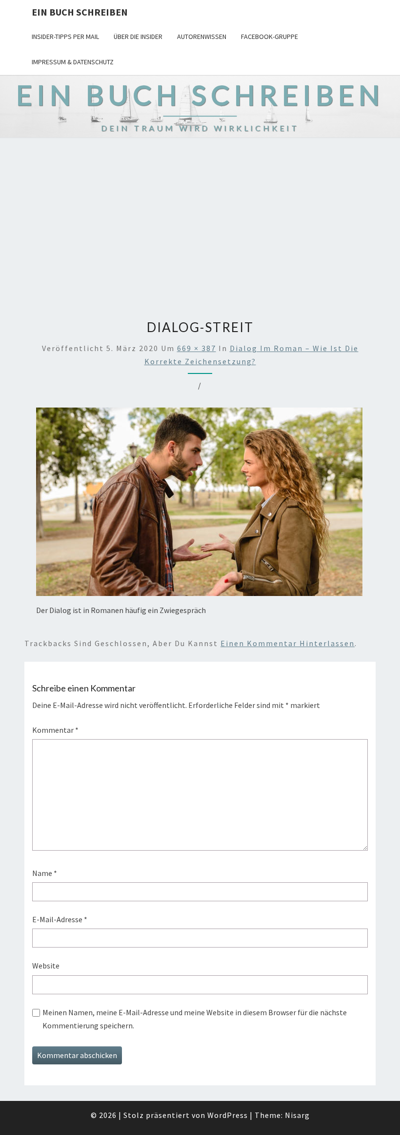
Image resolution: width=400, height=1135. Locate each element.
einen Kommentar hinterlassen (287, 643)
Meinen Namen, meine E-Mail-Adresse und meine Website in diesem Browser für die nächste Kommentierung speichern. (194, 1018)
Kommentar (55, 730)
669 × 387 (196, 348)
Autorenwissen (201, 36)
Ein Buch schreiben (80, 12)
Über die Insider (138, 36)
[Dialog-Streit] (199, 505)
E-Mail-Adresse (59, 919)
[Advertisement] (200, 229)
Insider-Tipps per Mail (65, 36)
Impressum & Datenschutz (73, 61)
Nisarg (297, 1115)
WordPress (227, 1115)
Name (44, 873)
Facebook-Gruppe (269, 36)
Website (46, 965)
